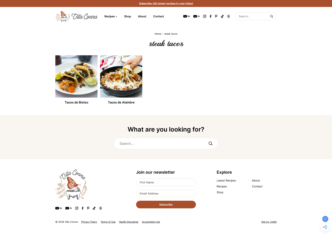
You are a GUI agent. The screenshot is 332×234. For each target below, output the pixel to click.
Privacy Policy (89, 221)
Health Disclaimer (129, 221)
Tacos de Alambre (121, 102)
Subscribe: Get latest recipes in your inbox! (166, 3)
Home (158, 33)
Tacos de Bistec (76, 102)
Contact (158, 16)
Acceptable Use (151, 221)
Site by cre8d (269, 221)
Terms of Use (108, 221)
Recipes (109, 16)
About (142, 16)
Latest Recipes (226, 180)
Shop (127, 16)
